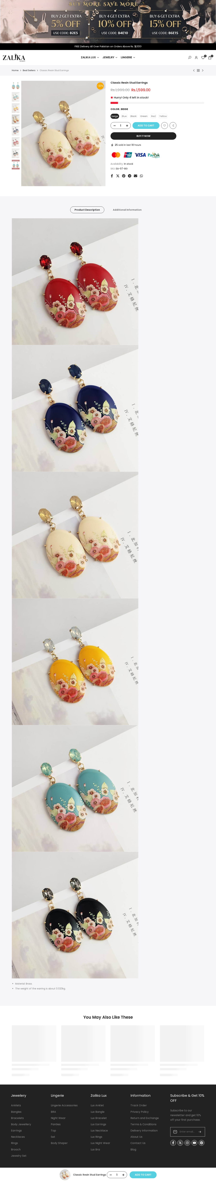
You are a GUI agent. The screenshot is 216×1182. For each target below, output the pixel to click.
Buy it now (143, 136)
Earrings (16, 1131)
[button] (164, 125)
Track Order (138, 1105)
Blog (133, 1149)
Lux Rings (96, 1137)
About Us (136, 1137)
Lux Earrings (98, 1124)
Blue (124, 116)
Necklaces (18, 1137)
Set (53, 1137)
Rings (14, 1143)
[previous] (28, 133)
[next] (98, 133)
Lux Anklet (97, 1105)
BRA (53, 1112)
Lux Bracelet (99, 1118)
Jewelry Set (18, 1156)
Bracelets (17, 1118)
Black (134, 117)
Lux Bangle (97, 1112)
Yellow (163, 116)
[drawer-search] (190, 57)
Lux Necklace (99, 1131)
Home (15, 70)
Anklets (16, 1105)
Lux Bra (95, 1149)
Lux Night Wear (100, 1143)
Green (144, 117)
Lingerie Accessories (64, 1105)
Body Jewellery (21, 1124)
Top (53, 1131)
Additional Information (127, 209)
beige (115, 116)
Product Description (87, 209)
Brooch (16, 1149)
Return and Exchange (144, 1118)
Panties (56, 1124)
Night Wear (58, 1118)
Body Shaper (59, 1143)
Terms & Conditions (143, 1124)
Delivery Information (144, 1131)
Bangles (16, 1112)
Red (153, 116)
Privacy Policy (139, 1112)
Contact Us (137, 1143)
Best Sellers (29, 70)
